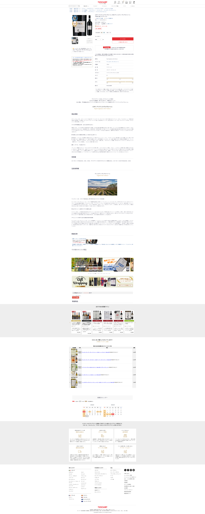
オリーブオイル (113, 470)
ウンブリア (71, 491)
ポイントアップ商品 (115, 6)
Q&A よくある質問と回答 (129, 479)
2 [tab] (90, 273)
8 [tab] (100, 273)
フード (124, 6)
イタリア (73, 470)
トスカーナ (71, 489)
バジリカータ (83, 483)
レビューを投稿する (109, 18)
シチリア (82, 486)
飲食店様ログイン (127, 493)
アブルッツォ (83, 475)
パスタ (111, 477)
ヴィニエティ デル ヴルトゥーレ (113, 61)
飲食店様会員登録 (127, 491)
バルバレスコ (97, 472)
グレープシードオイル (114, 472)
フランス (73, 495)
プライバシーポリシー (128, 489)
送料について (110, 23)
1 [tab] (89, 273)
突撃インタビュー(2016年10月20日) (79, 238)
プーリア (82, 481)
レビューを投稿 (75, 297)
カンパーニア (83, 479)
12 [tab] (106, 273)
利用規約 (126, 482)
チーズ (111, 475)
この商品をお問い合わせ (122, 42)
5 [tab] (95, 273)
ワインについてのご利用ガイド (130, 477)
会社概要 (126, 488)
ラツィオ (82, 474)
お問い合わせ (126, 473)
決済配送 (126, 480)
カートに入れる (122, 38)
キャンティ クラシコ (98, 475)
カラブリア (83, 485)
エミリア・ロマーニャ (73, 487)
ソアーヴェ (97, 479)
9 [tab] (101, 273)
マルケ (82, 472)
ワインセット (104, 6)
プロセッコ (97, 481)
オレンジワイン (98, 492)
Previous (70, 322)
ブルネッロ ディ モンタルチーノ (101, 474)
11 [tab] (105, 273)
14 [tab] (109, 273)
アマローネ (97, 477)
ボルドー (70, 497)
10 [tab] (103, 273)
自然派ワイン (97, 490)
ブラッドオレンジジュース (115, 474)
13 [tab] (108, 273)
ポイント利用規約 (127, 484)
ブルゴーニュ (71, 499)
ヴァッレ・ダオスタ (73, 475)
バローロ (96, 470)
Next (135, 322)
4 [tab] (93, 273)
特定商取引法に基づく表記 (129, 486)
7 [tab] (98, 273)
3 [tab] (92, 273)
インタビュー (133, 6)
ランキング (95, 6)
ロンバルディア (72, 479)
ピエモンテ (71, 472)
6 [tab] (97, 273)
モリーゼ (82, 477)
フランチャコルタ (98, 483)
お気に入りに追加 (99, 18)
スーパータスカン (98, 484)
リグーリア (71, 477)
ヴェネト (70, 474)
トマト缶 (112, 479)
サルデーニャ (83, 488)
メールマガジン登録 (128, 475)
